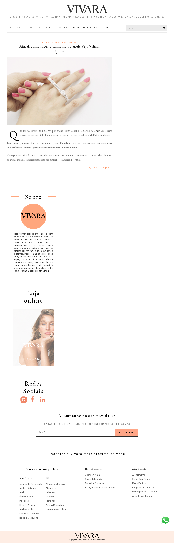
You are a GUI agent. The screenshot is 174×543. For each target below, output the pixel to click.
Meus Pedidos (139, 483)
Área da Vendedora (142, 496)
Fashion (62, 28)
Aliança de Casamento (31, 484)
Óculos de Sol (26, 497)
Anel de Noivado (27, 488)
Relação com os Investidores (100, 487)
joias (41, 234)
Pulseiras (24, 501)
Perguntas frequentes (143, 487)
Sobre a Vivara (92, 475)
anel (96, 131)
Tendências (14, 28)
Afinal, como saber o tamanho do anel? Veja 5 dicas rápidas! (59, 49)
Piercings (50, 501)
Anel (21, 492)
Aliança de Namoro (55, 484)
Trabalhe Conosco (94, 483)
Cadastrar (126, 432)
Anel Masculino (27, 509)
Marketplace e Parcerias (144, 492)
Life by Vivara (42, 271)
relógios (23, 271)
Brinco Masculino (55, 505)
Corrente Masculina (29, 513)
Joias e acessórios (85, 28)
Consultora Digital (141, 479)
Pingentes (51, 488)
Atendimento (138, 475)
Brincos (50, 497)
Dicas (30, 28)
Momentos (46, 28)
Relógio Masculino (28, 518)
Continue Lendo (99, 168)
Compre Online (34, 359)
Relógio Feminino (28, 505)
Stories (107, 28)
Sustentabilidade (93, 479)
